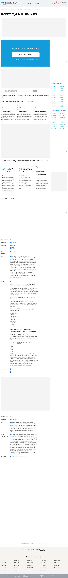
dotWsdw (53, 120)
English (62, 551)
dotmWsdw (54, 124)
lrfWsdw (53, 126)
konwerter (56, 83)
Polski (62, 570)
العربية (62, 554)
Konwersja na (23, 3)
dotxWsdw (53, 128)
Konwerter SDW (30, 9)
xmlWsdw (53, 119)
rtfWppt (61, 99)
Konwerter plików (4, 9)
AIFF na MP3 (56, 562)
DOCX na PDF (56, 567)
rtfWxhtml (62, 106)
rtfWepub (53, 103)
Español (62, 555)
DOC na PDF (43, 567)
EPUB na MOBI (57, 560)
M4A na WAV (43, 562)
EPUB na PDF (43, 560)
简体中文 (62, 567)
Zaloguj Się (63, 2)
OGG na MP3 (16, 565)
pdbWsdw (62, 128)
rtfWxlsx (61, 88)
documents (13, 242)
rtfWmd (53, 106)
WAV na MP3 (16, 560)
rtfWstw (61, 92)
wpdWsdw (62, 122)
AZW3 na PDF (30, 565)
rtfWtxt (61, 93)
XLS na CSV (3, 567)
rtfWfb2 (61, 95)
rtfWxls (53, 88)
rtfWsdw (53, 97)
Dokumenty (12, 9)
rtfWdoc (53, 86)
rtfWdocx (62, 86)
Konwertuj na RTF (21, 9)
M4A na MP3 (29, 560)
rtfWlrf (53, 95)
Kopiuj (35, 91)
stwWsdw (53, 117)
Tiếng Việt (63, 562)
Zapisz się (63, 4)
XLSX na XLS (17, 567)
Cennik (36, 3)
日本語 (62, 559)
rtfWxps (61, 104)
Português (63, 563)
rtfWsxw (53, 92)
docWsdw (53, 113)
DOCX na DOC (30, 567)
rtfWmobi (62, 103)
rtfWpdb (53, 101)
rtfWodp (53, 99)
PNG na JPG (43, 565)
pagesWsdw (62, 124)
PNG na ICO (43, 570)
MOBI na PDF (3, 565)
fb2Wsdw (62, 126)
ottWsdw (53, 115)
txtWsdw (53, 122)
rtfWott (61, 90)
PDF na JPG (3, 570)
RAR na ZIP (16, 562)
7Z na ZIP (3, 560)
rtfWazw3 (53, 104)
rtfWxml (53, 93)
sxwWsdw (62, 115)
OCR (29, 3)
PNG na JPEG (56, 565)
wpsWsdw (62, 119)
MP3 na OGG (30, 562)
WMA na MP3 (3, 562)
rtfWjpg (61, 101)
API (32, 3)
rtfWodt (53, 90)
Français (62, 558)
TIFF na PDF (29, 570)
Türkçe (62, 566)
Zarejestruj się (37, 59)
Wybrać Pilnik (25, 55)
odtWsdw (62, 113)
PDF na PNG (16, 570)
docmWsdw (62, 117)
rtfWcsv (61, 97)
